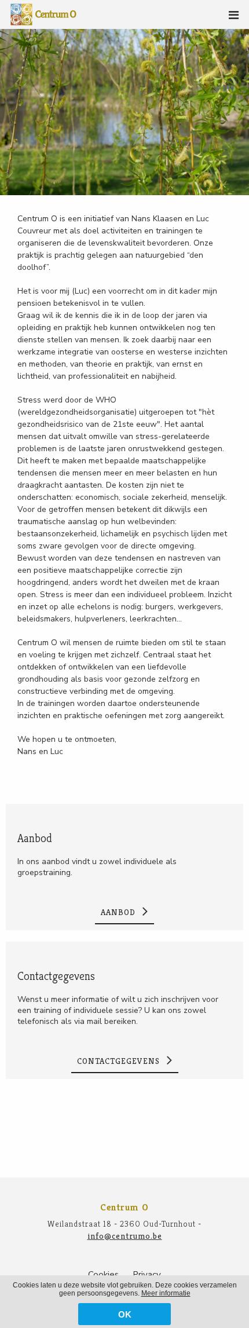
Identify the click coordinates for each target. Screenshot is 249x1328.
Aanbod (34, 838)
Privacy (147, 1275)
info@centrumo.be (124, 1236)
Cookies (103, 1275)
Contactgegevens (56, 976)
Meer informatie (166, 1293)
